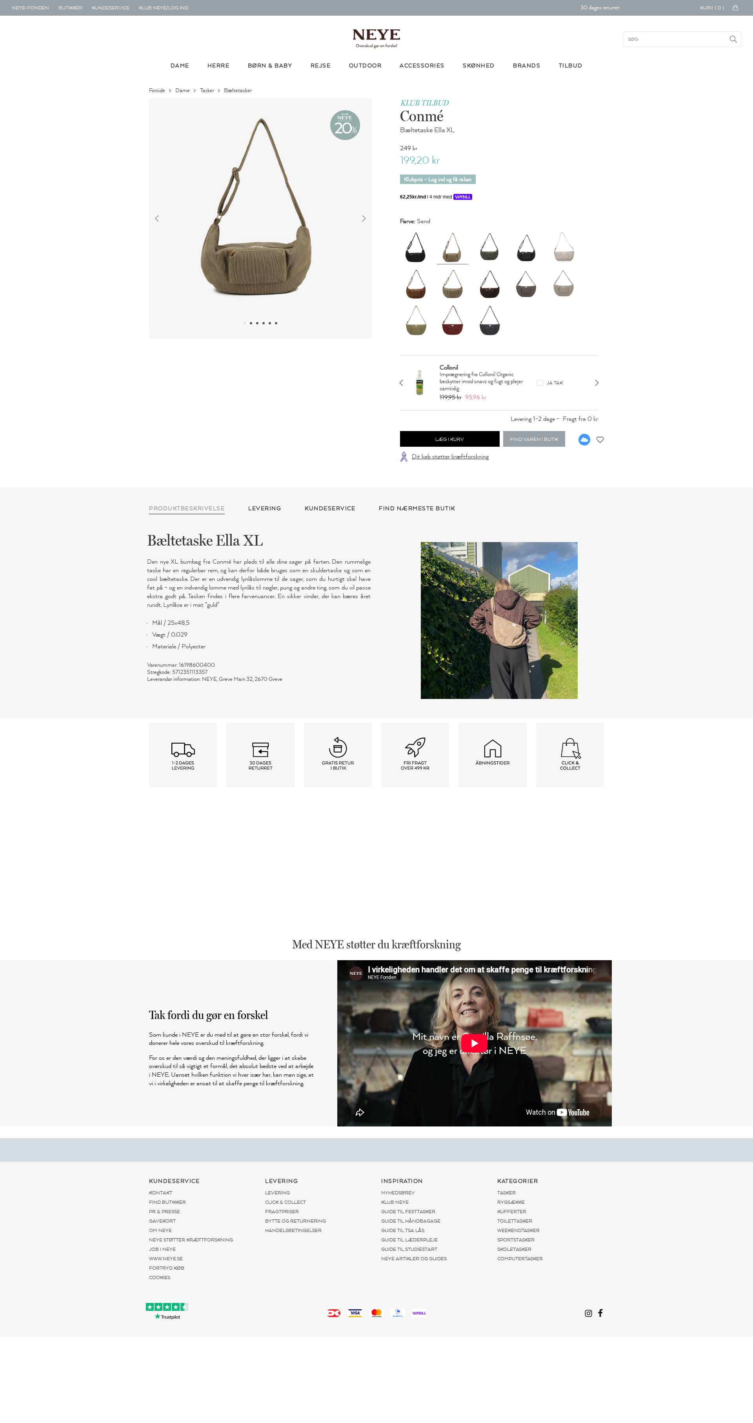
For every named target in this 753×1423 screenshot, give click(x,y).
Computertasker (520, 1258)
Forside (157, 90)
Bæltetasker (238, 90)
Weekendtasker (518, 1230)
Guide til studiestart (409, 1249)
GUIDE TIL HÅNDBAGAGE (410, 1221)
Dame (183, 90)
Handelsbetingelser (293, 1230)
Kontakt (160, 1193)
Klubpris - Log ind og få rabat (438, 179)
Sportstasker (516, 1240)
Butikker (70, 8)
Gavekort (162, 1221)
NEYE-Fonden (30, 8)
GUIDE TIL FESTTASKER (408, 1211)
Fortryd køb (166, 1268)
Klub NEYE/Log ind (163, 8)
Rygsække (511, 1202)
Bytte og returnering (295, 1221)
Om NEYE (160, 1230)
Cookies (159, 1277)
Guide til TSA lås (402, 1230)
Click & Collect (285, 1202)
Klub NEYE (395, 1202)
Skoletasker (514, 1249)
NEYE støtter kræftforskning (191, 1240)
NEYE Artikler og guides (414, 1258)
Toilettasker (514, 1221)
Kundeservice (110, 8)
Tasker (207, 90)
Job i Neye (162, 1249)
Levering (277, 1193)
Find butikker (167, 1202)
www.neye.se (166, 1258)
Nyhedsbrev (398, 1193)
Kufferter (511, 1211)
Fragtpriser (282, 1211)
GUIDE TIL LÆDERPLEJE (409, 1240)
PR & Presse (164, 1211)
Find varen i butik (534, 439)
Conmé (421, 116)
